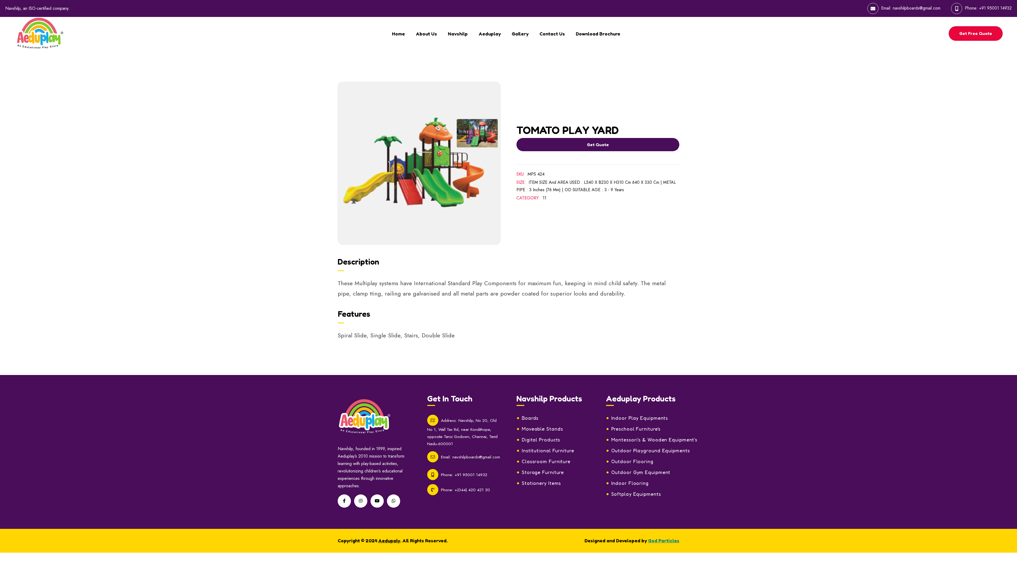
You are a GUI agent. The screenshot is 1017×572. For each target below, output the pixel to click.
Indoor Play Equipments (639, 417)
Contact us (552, 34)
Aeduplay (490, 34)
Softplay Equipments (636, 493)
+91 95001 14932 (995, 8)
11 (544, 198)
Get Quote (598, 144)
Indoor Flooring (630, 483)
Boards (530, 417)
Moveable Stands (542, 428)
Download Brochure (598, 34)
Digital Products (541, 439)
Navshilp (458, 34)
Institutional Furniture (548, 450)
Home (398, 34)
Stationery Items (541, 483)
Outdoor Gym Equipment (641, 472)
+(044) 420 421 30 (472, 490)
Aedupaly (389, 540)
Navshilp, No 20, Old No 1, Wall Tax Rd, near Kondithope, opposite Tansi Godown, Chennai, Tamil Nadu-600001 (462, 432)
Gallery (520, 34)
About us (426, 34)
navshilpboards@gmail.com (916, 8)
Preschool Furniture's (636, 428)
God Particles (663, 540)
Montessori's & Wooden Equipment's (654, 439)
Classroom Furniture (546, 461)
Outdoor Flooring (632, 461)
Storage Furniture (543, 472)
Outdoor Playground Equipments (650, 450)
